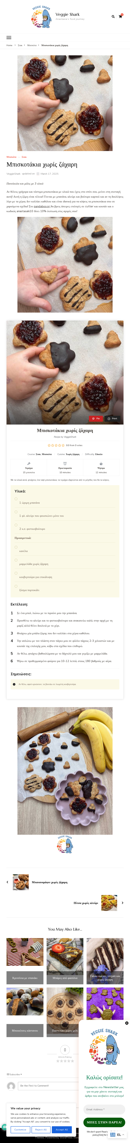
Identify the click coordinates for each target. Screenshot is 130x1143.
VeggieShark (13, 174)
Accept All (62, 1129)
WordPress (66, 1137)
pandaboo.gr (42, 206)
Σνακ (24, 157)
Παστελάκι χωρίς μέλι (65, 1030)
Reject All (41, 1129)
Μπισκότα (11, 157)
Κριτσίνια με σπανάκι (24, 978)
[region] (41, 1120)
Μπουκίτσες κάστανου (25, 1030)
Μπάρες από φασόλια (65, 978)
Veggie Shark (68, 14)
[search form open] (113, 16)
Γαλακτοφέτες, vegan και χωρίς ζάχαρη (105, 977)
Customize (20, 1129)
